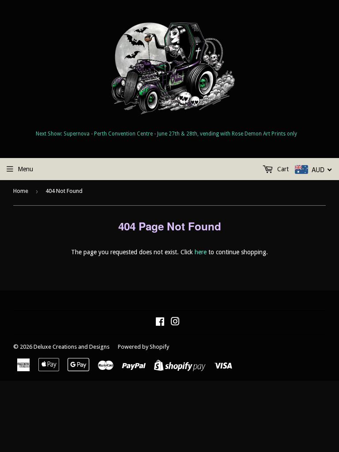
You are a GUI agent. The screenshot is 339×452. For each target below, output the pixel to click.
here (201, 252)
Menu (25, 169)
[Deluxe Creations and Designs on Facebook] (160, 322)
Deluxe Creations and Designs (71, 346)
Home (20, 191)
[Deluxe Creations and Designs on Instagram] (175, 322)
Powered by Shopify (143, 346)
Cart (282, 169)
